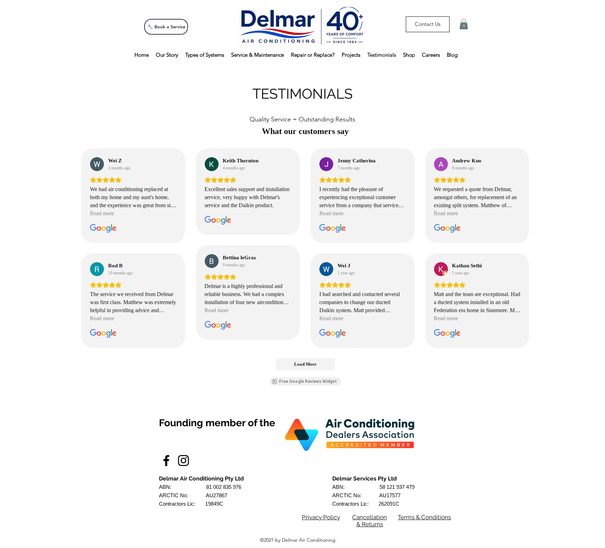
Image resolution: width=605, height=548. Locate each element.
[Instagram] (183, 460)
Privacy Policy (321, 517)
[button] (463, 24)
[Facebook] (166, 460)
